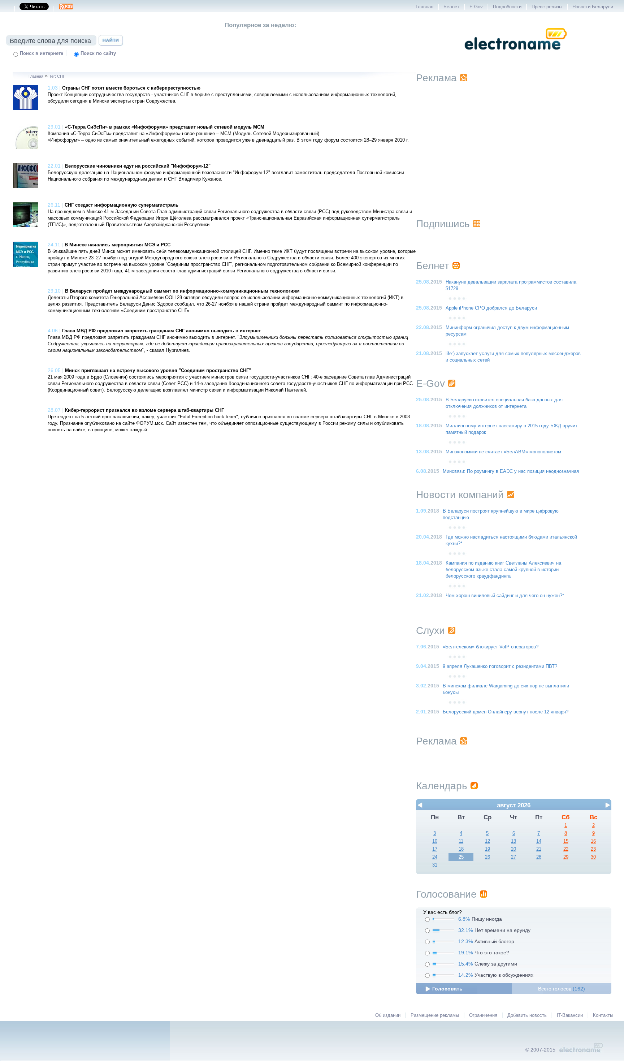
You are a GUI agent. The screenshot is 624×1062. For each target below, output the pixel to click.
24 (434, 857)
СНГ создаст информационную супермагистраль (121, 205)
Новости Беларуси (592, 6)
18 (461, 849)
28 (538, 857)
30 (593, 857)
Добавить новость (527, 1015)
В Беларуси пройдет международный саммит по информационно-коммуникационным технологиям (182, 291)
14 (538, 841)
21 (538, 849)
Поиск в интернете (41, 53)
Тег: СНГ (57, 76)
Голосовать (447, 989)
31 (434, 865)
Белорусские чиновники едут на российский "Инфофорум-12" (138, 166)
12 (487, 841)
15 (565, 841)
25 (461, 857)
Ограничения (483, 1015)
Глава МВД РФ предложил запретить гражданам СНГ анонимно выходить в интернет (161, 330)
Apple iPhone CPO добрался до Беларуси (491, 308)
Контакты (603, 1015)
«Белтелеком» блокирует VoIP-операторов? (490, 646)
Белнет (451, 6)
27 (513, 857)
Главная (424, 6)
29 (565, 857)
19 (487, 849)
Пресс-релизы (547, 6)
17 (434, 849)
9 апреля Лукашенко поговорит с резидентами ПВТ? (500, 666)
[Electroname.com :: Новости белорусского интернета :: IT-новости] (515, 54)
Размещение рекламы (435, 1015)
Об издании (387, 1015)
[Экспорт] (66, 8)
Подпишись (443, 223)
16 (593, 841)
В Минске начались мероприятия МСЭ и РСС (117, 244)
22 (565, 849)
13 (513, 841)
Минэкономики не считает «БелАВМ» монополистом (503, 451)
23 (593, 849)
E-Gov (476, 6)
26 (487, 857)
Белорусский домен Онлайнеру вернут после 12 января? (505, 712)
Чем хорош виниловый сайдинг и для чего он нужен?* (505, 595)
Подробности (507, 6)
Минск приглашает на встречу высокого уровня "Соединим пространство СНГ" (158, 370)
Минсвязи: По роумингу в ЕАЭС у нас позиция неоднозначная (511, 471)
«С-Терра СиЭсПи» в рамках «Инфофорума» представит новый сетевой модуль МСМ (164, 127)
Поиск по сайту (98, 53)
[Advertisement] (513, 141)
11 (461, 841)
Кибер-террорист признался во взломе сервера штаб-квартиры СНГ (144, 410)
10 (434, 841)
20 (513, 849)
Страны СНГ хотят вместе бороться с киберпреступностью (131, 88)
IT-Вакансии (570, 1015)
